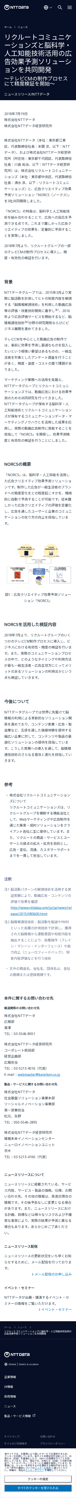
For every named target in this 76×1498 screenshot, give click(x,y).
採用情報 (10, 1396)
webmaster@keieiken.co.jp (39, 1074)
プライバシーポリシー (52, 1443)
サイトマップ (11, 1436)
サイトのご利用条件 (15, 1443)
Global (23, 1364)
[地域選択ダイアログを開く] (47, 7)
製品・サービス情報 (17, 1416)
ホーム (8, 27)
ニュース (23, 27)
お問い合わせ (47, 1436)
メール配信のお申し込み (53, 1274)
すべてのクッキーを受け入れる (38, 1488)
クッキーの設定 (38, 1479)
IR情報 (8, 1387)
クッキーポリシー (34, 1470)
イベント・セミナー (56, 1309)
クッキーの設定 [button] (43, 1468)
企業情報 (10, 1377)
